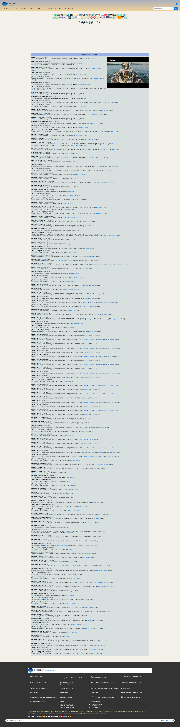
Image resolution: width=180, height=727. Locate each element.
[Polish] (49, 716)
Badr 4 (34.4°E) (36, 276)
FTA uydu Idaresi (95, 707)
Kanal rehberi (95, 692)
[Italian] (46, 716)
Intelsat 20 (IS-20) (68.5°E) (40, 480)
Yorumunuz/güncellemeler (98, 678)
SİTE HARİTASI (68, 8)
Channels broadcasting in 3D (131, 697)
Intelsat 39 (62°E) (37, 61)
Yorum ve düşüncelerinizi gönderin (131, 676)
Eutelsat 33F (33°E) (38, 228)
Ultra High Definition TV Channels (104, 697)
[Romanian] (68, 716)
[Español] (44, 716)
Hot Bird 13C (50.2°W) (38, 160)
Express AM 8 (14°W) (38, 117)
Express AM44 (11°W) (38, 380)
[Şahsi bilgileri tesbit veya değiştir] (177, 4)
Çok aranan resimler (66, 697)
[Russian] (64, 716)
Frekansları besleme (96, 704)
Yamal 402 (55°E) (37, 82)
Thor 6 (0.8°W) (36, 484)
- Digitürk (133, 692)
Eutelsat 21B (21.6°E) (38, 263)
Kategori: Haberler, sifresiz (67, 705)
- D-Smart (139, 692)
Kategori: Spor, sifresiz (66, 704)
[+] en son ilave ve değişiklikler (38, 688)
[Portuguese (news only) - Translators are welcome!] (42, 716)
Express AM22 (36, 577)
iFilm (32, 59)
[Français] (31, 716)
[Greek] (55, 716)
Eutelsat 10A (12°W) (38, 509)
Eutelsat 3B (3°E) (37, 185)
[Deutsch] (35, 716)
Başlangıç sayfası (49, 670)
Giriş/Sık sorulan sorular (36, 676)
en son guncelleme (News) (39, 682)
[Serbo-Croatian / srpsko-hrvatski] (66, 716)
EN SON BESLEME (96, 705)
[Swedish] (38, 716)
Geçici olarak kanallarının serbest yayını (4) (106, 688)
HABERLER (5, 8)
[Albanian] (73, 716)
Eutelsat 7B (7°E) (37, 126)
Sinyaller (49, 8)
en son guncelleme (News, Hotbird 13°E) (104, 682)
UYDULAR (23, 8)
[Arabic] (60, 716)
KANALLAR (32, 8)
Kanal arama (126, 688)
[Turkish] (62, 716)
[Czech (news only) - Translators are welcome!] (51, 716)
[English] (29, 716)
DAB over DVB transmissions (38, 701)
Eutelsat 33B (36, 492)
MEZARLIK (58, 8)
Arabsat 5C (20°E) (37, 564)
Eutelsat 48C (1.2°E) (38, 635)
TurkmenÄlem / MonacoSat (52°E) (42, 96)
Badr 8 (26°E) (36, 57)
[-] (16, 8)
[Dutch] (33, 716)
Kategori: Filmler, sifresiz (67, 707)
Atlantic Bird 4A (37, 614)
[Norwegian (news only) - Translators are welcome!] (40, 716)
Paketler (123, 692)
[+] (12, 8)
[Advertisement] (90, 38)
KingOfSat (168, 720)
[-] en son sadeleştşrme (66, 688)
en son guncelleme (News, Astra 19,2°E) (134, 682)
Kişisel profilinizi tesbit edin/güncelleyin (71, 678)
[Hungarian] (70, 716)
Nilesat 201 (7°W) (37, 164)
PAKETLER (41, 8)
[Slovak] (53, 716)
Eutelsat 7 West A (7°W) (39, 173)
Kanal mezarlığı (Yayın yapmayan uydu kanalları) (43, 697)
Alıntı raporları (64, 692)
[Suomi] (57, 716)
